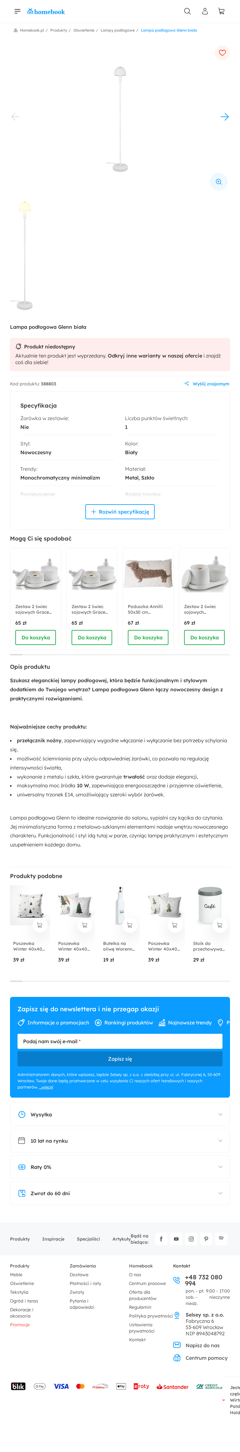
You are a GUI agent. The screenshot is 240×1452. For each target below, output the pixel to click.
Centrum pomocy (207, 1358)
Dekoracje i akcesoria (21, 1313)
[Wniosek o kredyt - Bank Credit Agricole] (209, 1386)
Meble (16, 1274)
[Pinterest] (206, 1239)
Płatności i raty (85, 1283)
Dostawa (79, 1274)
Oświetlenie (22, 1283)
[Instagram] (191, 1239)
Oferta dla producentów (143, 1295)
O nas (135, 1274)
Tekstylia (19, 1292)
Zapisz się (120, 1059)
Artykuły (121, 1239)
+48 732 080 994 (203, 1280)
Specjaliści (88, 1239)
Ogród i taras (24, 1301)
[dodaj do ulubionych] (222, 52)
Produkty (20, 1239)
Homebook (141, 1266)
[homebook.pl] (46, 11)
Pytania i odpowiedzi (82, 1304)
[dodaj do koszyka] (40, 925)
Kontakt (137, 1340)
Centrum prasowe (147, 1283)
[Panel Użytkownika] (205, 11)
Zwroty (77, 1292)
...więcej (46, 1086)
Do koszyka (36, 637)
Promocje (20, 1325)
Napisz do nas (203, 1345)
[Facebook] (161, 1239)
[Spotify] (221, 1239)
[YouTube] (176, 1239)
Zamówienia (83, 1266)
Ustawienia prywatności (142, 1328)
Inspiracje (53, 1239)
